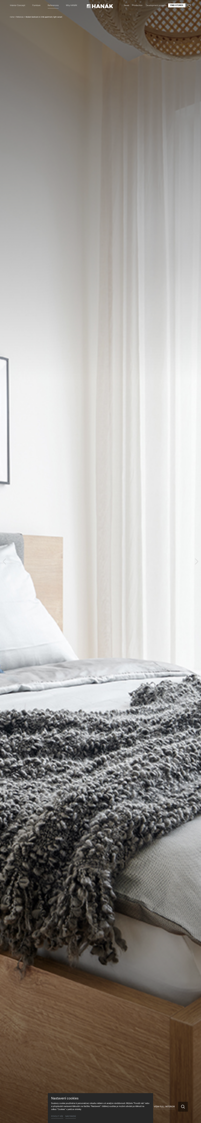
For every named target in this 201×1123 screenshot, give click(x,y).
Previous (4, 561)
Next (196, 561)
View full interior (164, 1106)
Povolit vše (57, 1116)
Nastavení (70, 1116)
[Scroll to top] (195, 1117)
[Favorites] (189, 5)
